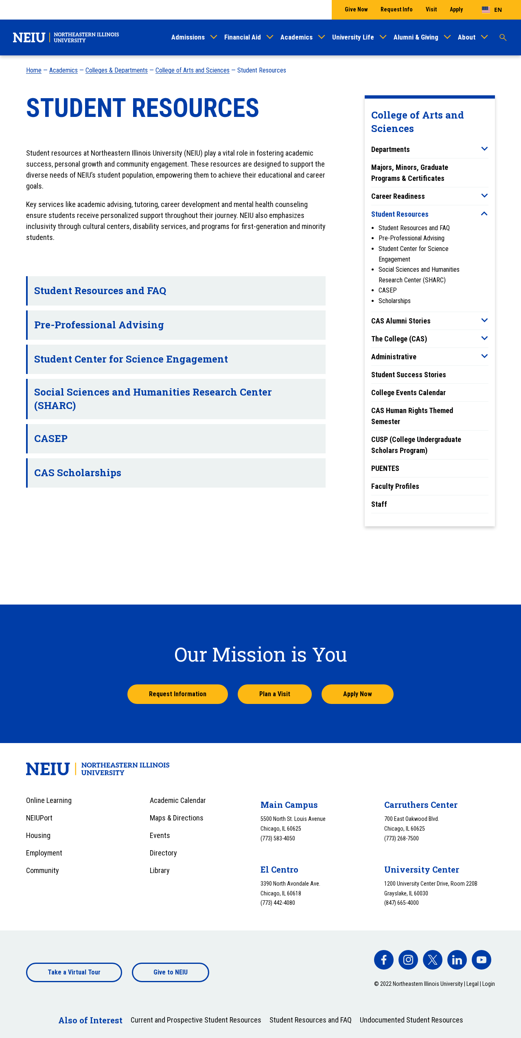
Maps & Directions (177, 818)
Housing (38, 835)
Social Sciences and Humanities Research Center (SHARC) (153, 398)
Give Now (356, 9)
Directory (163, 853)
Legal (472, 984)
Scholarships (395, 301)
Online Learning (49, 800)
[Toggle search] (503, 37)
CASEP (388, 290)
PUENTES (385, 468)
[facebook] (384, 960)
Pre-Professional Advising (411, 238)
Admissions (188, 37)
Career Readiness (398, 196)
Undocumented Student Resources (411, 1020)
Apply (456, 9)
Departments (390, 149)
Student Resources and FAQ (414, 228)
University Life (353, 37)
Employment (44, 853)
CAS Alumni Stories (401, 321)
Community (42, 870)
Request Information (177, 694)
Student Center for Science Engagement (131, 358)
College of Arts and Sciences (192, 70)
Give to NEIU (170, 972)
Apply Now (357, 694)
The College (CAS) (399, 338)
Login (488, 984)
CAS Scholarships (77, 472)
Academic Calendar (178, 800)
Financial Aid (242, 37)
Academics (296, 37)
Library (160, 870)
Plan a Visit (274, 694)
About (466, 37)
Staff (379, 504)
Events (160, 835)
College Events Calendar (408, 392)
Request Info (397, 9)
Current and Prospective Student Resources (196, 1020)
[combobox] (492, 10)
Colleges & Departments (116, 70)
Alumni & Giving (416, 37)
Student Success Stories (408, 374)
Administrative (393, 356)
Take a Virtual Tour (74, 972)
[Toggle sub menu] (484, 148)
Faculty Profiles (395, 486)
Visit (431, 9)
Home (34, 70)
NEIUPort (39, 818)
